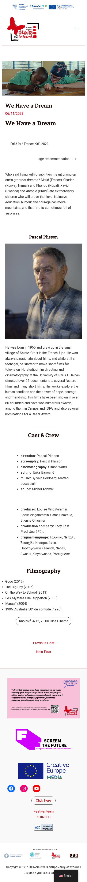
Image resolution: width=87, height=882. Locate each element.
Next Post (43, 652)
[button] (43, 801)
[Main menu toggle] (76, 29)
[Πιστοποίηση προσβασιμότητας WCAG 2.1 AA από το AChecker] (43, 827)
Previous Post (43, 643)
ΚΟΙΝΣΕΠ (44, 817)
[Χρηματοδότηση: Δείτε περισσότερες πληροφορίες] (43, 7)
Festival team (44, 811)
